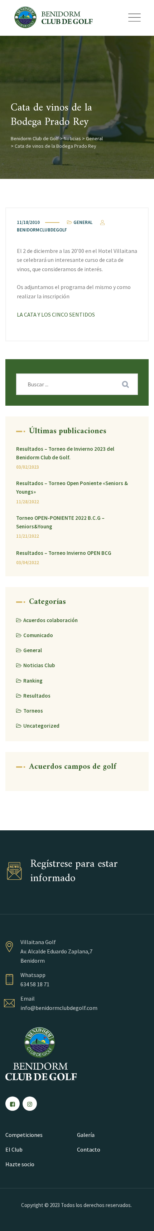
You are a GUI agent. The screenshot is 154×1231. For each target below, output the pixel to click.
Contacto (88, 1149)
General (82, 222)
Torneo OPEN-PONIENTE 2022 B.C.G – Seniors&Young (60, 522)
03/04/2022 (27, 563)
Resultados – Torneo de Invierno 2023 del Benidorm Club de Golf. (65, 453)
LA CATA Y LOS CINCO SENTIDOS (56, 314)
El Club (14, 1149)
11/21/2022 (27, 536)
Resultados (36, 695)
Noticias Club (39, 665)
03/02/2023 (27, 467)
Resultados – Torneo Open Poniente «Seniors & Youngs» (72, 487)
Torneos (33, 710)
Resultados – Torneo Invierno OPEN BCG (63, 552)
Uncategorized (41, 725)
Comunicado (38, 635)
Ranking (33, 680)
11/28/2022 (27, 502)
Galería (86, 1134)
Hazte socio (19, 1164)
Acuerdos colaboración (50, 620)
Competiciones (24, 1134)
